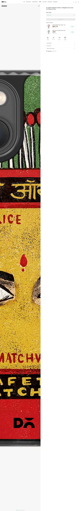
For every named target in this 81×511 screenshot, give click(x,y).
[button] (60, 43)
